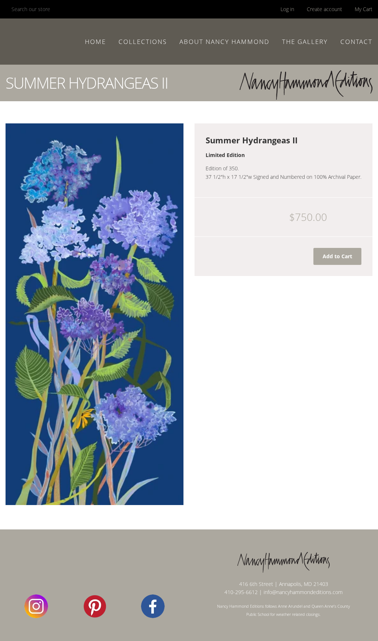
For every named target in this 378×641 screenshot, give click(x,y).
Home (95, 41)
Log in (287, 9)
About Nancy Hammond (224, 41)
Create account (324, 9)
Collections (142, 41)
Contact (356, 41)
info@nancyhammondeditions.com (303, 592)
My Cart (363, 9)
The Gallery (305, 41)
